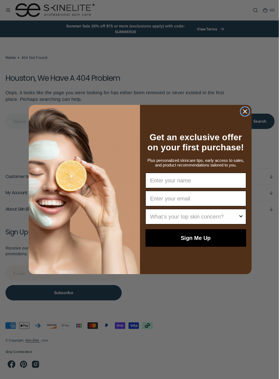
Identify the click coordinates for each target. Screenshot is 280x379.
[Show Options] (238, 216)
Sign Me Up (194, 238)
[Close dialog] (242, 111)
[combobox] (192, 216)
